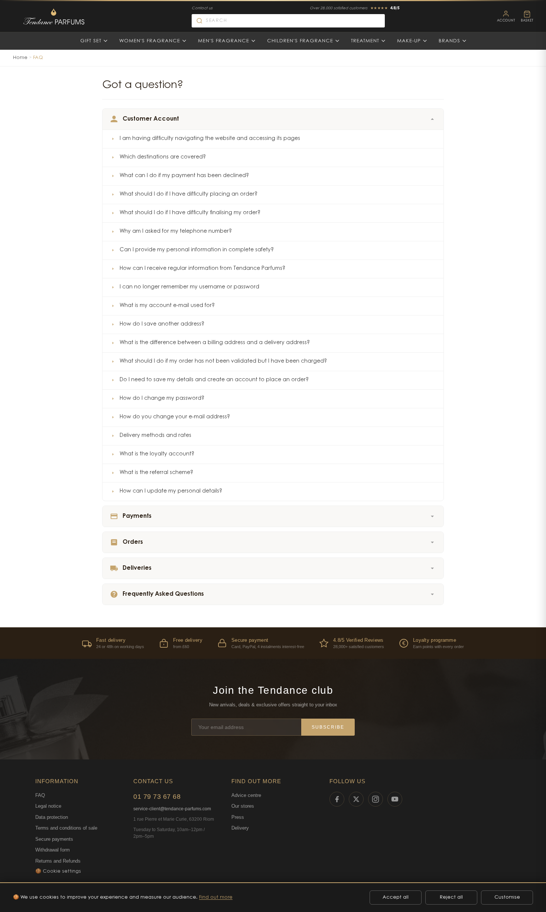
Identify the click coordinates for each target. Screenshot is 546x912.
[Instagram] (375, 799)
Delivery (240, 828)
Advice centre (246, 795)
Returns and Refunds (58, 861)
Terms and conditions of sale (66, 828)
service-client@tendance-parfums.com (172, 808)
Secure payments (54, 839)
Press (237, 817)
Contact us (202, 8)
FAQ (40, 795)
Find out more (216, 897)
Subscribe (328, 727)
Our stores (242, 806)
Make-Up (409, 41)
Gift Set (90, 41)
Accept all (396, 897)
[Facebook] (336, 799)
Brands (449, 41)
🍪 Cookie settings (58, 871)
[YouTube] (394, 799)
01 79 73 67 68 (157, 796)
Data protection (51, 817)
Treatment (365, 41)
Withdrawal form (52, 850)
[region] (273, 643)
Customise (507, 897)
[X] (356, 799)
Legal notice (48, 806)
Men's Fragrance (223, 41)
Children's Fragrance (300, 41)
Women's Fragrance (149, 41)
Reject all (451, 897)
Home (20, 57)
